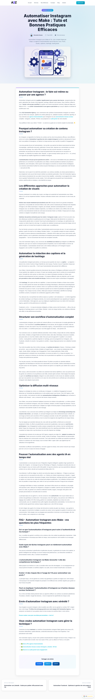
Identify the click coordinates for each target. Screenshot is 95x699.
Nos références (44, 2)
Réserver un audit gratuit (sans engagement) (35, 649)
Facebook (39, 663)
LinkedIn (56, 663)
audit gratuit (54, 118)
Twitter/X (48, 663)
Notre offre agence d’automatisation (33, 643)
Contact (64, 2)
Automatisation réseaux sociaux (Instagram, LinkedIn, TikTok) (40, 646)
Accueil (30, 2)
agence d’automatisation (36, 116)
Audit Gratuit (80, 2)
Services (36, 2)
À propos (53, 2)
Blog (58, 2)
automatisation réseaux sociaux (64, 116)
